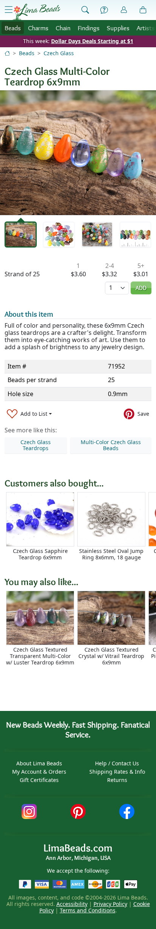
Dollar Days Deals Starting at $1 (92, 41)
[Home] (7, 53)
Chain (63, 28)
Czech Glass (59, 53)
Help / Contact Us (117, 763)
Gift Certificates (39, 779)
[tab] (21, 234)
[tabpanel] (78, 152)
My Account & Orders (39, 771)
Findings (89, 28)
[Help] (104, 10)
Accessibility (71, 903)
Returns (117, 779)
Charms (38, 28)
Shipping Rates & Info (117, 771)
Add (141, 287)
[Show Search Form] (85, 10)
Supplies (118, 28)
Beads (13, 28)
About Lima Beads (39, 763)
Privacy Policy (110, 903)
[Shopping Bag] (143, 10)
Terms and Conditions (87, 910)
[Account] (124, 10)
